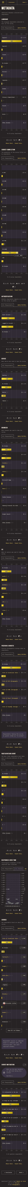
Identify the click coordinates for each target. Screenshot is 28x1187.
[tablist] (8, 28)
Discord (17, 1183)
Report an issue (21, 1181)
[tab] (8, 28)
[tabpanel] (14, 88)
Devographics (16, 1184)
